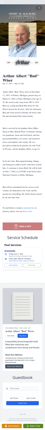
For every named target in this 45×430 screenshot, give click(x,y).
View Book (10, 336)
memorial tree (29, 207)
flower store (27, 211)
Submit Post (22, 403)
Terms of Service (28, 420)
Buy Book (22, 336)
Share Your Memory (14, 366)
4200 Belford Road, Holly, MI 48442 (21, 261)
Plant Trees (31, 265)
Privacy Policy (16, 420)
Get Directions (13, 265)
